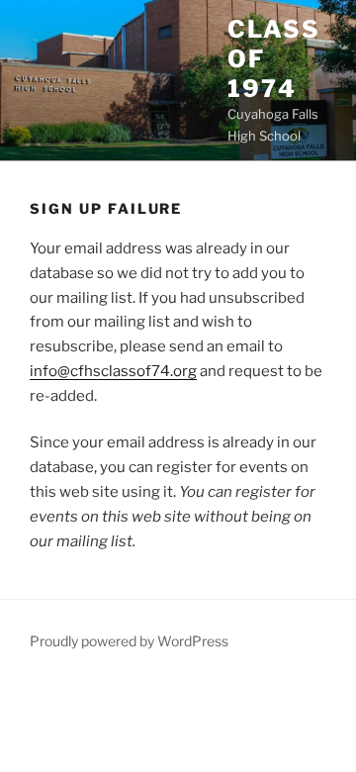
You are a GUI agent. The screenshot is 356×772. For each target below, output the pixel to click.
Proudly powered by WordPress (129, 640)
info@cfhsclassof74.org (113, 371)
